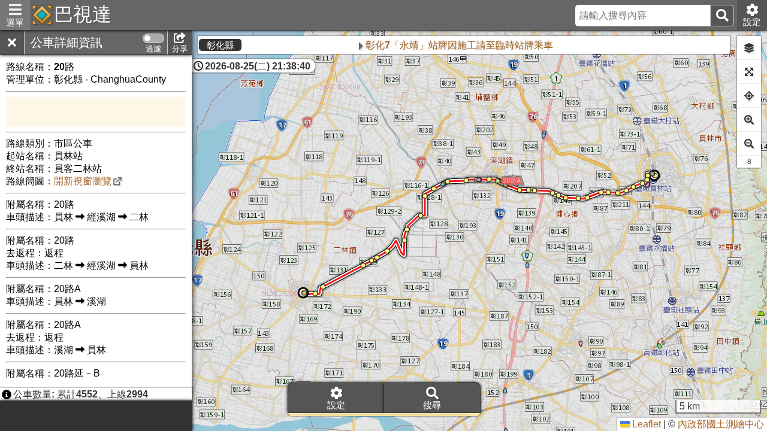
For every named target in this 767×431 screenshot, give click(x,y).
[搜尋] (722, 15)
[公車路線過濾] (153, 38)
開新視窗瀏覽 (82, 181)
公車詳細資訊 (66, 42)
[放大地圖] (749, 120)
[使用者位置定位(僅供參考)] (749, 96)
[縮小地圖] (749, 144)
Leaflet (645, 424)
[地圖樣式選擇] (749, 48)
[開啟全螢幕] (749, 72)
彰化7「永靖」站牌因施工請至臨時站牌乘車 (422, 45)
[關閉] (12, 42)
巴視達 (82, 14)
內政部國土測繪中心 (721, 424)
